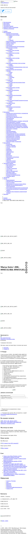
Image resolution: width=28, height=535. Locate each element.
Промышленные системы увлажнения (15, 133)
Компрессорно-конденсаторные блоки (15, 82)
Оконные (8, 159)
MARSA (11, 55)
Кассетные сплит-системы (12, 53)
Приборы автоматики (8, 28)
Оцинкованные (10, 118)
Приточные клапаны (11, 132)
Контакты (5, 194)
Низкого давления (10, 145)
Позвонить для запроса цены (8, 339)
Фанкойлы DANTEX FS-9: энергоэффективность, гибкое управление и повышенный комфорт (14, 474)
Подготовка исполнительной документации (17, 187)
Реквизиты (9, 486)
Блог (7, 482)
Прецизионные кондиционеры (13, 95)
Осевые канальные (11, 162)
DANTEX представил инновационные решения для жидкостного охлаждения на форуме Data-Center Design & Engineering (15, 467)
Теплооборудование (8, 26)
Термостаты (9, 167)
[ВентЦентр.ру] (5, 2)
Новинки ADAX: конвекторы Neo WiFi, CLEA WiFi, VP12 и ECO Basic (14, 471)
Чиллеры (8, 70)
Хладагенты (9, 45)
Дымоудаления (10, 151)
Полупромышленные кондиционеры (15, 46)
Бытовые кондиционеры (12, 33)
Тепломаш (11, 77)
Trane (10, 73)
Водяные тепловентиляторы (13, 175)
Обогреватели (9, 166)
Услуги (5, 178)
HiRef (10, 97)
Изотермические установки (13, 136)
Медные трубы (10, 44)
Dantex (10, 36)
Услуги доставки (10, 182)
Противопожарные (11, 131)
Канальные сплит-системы (12, 58)
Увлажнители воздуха (11, 115)
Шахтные (8, 153)
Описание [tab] (5, 347)
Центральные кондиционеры (13, 106)
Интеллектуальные (11, 160)
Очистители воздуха (11, 114)
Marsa (10, 37)
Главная (5, 31)
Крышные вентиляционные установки (15, 123)
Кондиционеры (7, 22)
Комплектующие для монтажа (10, 27)
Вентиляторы (6, 24)
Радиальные (9, 144)
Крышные (8, 149)
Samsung (11, 40)
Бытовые (8, 154)
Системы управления (11, 168)
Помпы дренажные (11, 42)
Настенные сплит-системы (12, 35)
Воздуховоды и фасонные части (14, 117)
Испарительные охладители (13, 137)
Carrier (10, 83)
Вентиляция (6, 23)
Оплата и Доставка (11, 480)
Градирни (8, 105)
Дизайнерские (9, 158)
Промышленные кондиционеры (14, 69)
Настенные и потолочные (12, 157)
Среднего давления (11, 146)
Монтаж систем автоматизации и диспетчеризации (14, 186)
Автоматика (6, 177)
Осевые (8, 148)
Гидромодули (9, 79)
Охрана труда (9, 488)
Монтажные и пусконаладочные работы (16, 184)
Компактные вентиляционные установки (16, 124)
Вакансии (8, 484)
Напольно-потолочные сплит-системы (15, 63)
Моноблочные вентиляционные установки (16, 126)
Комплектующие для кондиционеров (15, 41)
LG (10, 38)
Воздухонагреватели (11, 173)
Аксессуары (9, 169)
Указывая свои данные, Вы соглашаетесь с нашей (14, 413)
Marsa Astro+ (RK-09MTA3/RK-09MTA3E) (11, 422)
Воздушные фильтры (11, 140)
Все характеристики (5, 337)
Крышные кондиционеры (12, 90)
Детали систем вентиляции (13, 139)
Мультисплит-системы (11, 47)
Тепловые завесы (10, 176)
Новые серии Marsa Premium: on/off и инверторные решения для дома (12, 456)
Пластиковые (9, 119)
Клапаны (8, 130)
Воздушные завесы (11, 164)
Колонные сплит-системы (12, 50)
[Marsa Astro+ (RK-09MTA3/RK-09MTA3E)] (9, 421)
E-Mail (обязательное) (6, 397)
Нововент (11, 110)
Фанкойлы (8, 74)
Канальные (9, 150)
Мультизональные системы (13, 87)
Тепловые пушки (10, 172)
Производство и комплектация (13, 181)
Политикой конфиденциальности (9, 414)
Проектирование (10, 180)
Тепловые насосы (10, 103)
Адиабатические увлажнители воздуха (15, 135)
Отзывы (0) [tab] (6, 349)
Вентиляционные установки (13, 122)
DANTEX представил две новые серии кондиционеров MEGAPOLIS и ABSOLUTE (14, 464)
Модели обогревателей (12, 171)
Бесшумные (9, 155)
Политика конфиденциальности (14, 487)
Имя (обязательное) (5, 395)
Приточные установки (11, 128)
